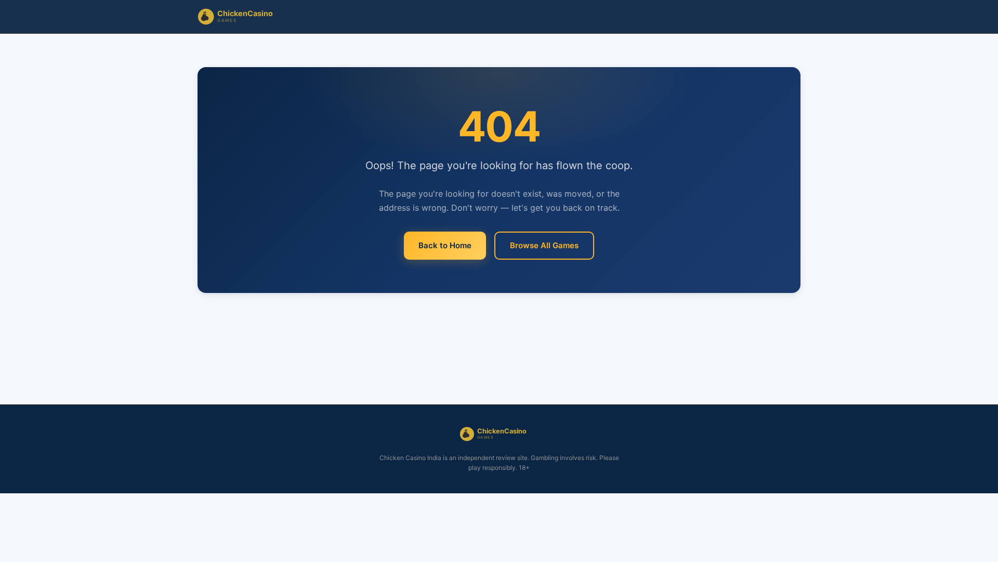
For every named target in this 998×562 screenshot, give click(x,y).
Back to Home (444, 245)
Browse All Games (544, 245)
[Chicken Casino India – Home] (242, 16)
